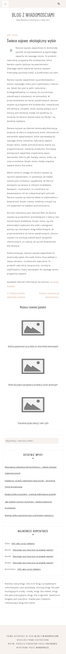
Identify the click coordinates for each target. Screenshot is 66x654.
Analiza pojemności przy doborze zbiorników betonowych (33, 346)
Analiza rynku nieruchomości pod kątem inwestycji (29, 515)
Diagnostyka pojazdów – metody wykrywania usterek (30, 494)
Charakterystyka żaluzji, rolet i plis (33, 423)
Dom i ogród (12, 35)
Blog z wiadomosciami (33, 14)
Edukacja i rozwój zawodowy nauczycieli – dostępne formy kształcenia (30, 484)
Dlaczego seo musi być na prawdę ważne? (33, 550)
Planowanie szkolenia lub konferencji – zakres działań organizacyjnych (31, 470)
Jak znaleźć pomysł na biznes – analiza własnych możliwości (28, 505)
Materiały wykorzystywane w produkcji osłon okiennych (33, 384)
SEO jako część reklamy (23, 543)
